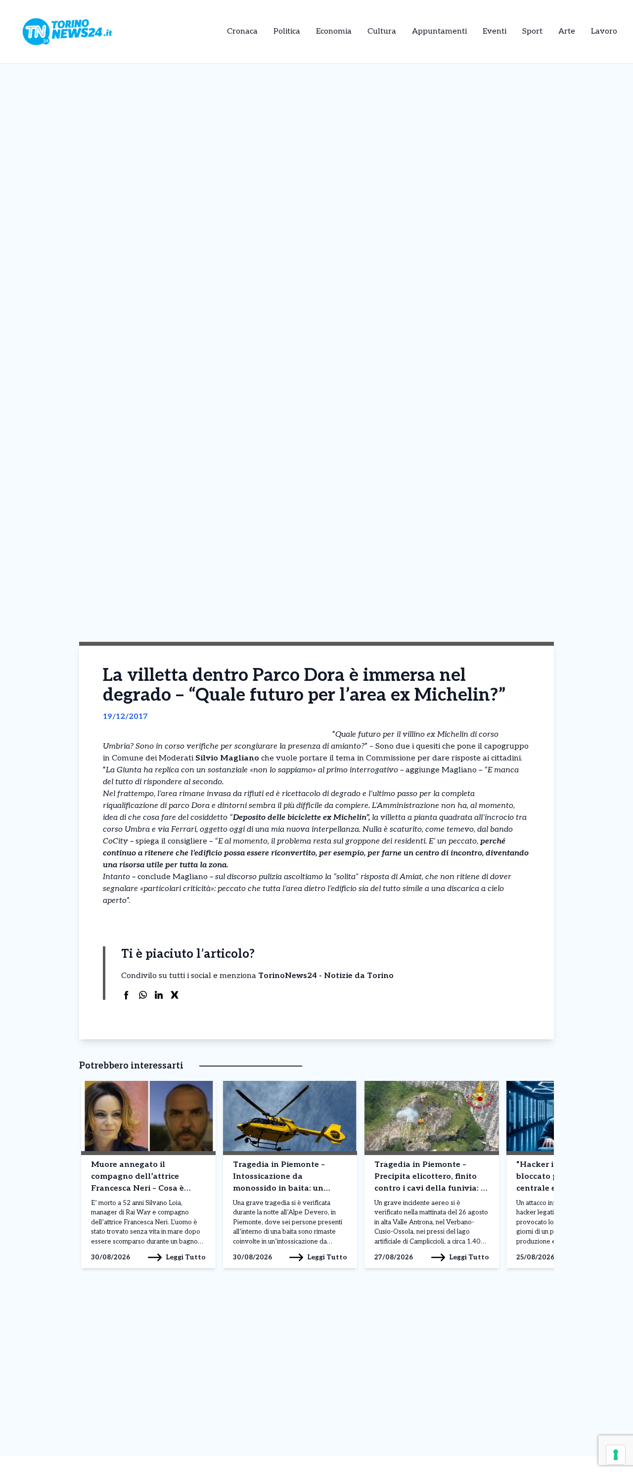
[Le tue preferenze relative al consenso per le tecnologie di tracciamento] (615, 1454)
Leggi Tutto (186, 1257)
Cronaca (242, 31)
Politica (286, 31)
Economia (334, 31)
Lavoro (604, 31)
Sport (532, 31)
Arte (566, 31)
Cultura (381, 31)
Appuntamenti (439, 31)
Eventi (494, 31)
